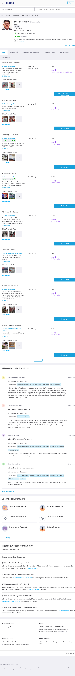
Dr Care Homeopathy (8, 66)
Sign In (71, 3)
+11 (19, 309)
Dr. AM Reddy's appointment (22, 578)
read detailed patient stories (11, 601)
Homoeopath (7, 627)
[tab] (4, 52)
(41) (14, 52)
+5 (19, 270)
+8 (19, 119)
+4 (19, 84)
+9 (19, 196)
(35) (6, 538)
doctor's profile (34, 589)
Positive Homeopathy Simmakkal (12, 253)
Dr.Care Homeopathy (8, 104)
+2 (19, 157)
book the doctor (64, 610)
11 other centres (31, 568)
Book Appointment (65, 94)
